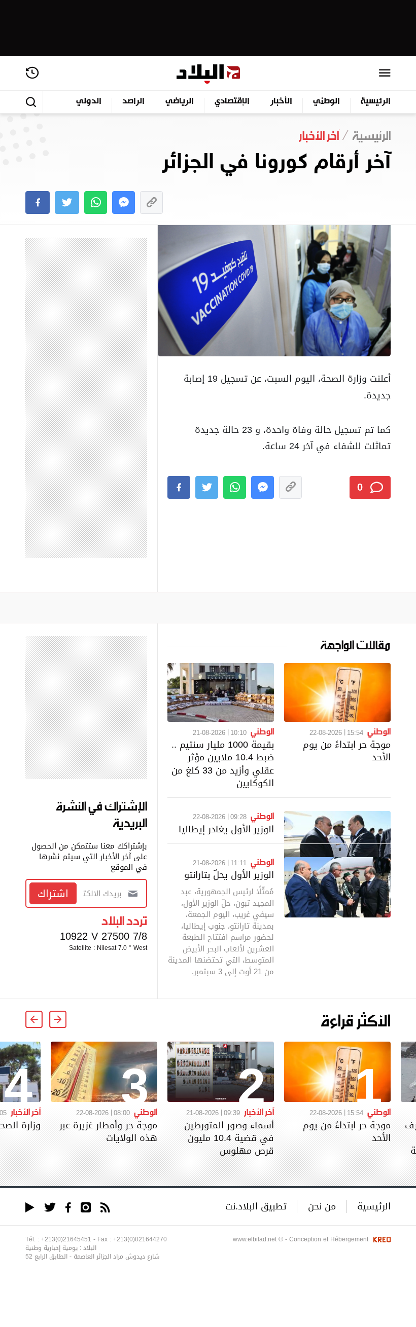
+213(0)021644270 (140, 1239)
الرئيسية (376, 101)
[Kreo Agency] (380, 1239)
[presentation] (57, 1019)
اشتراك (53, 893)
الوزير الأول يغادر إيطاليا (226, 829)
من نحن (322, 1206)
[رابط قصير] (151, 202)
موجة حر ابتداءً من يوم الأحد (347, 750)
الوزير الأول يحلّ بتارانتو (229, 874)
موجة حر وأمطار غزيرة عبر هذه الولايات (108, 1131)
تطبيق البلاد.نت (256, 1206)
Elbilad (208, 74)
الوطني (326, 101)
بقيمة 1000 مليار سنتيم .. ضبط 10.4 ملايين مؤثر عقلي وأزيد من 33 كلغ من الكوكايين (222, 763)
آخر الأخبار (259, 1111)
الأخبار (281, 101)
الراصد (133, 101)
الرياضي (179, 101)
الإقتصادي (232, 101)
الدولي (88, 101)
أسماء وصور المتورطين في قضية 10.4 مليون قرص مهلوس (229, 1138)
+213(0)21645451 (66, 1239)
